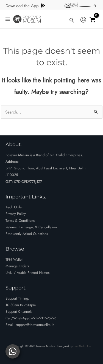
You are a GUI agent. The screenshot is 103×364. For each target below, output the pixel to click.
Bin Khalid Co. (82, 346)
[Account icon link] (83, 19)
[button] (72, 20)
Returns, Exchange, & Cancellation (31, 227)
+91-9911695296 (43, 318)
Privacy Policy (15, 213)
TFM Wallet (14, 259)
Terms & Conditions (20, 220)
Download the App (22, 6)
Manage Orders (17, 266)
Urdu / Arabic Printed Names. (28, 272)
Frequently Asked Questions (26, 233)
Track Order (14, 207)
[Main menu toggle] (7, 19)
